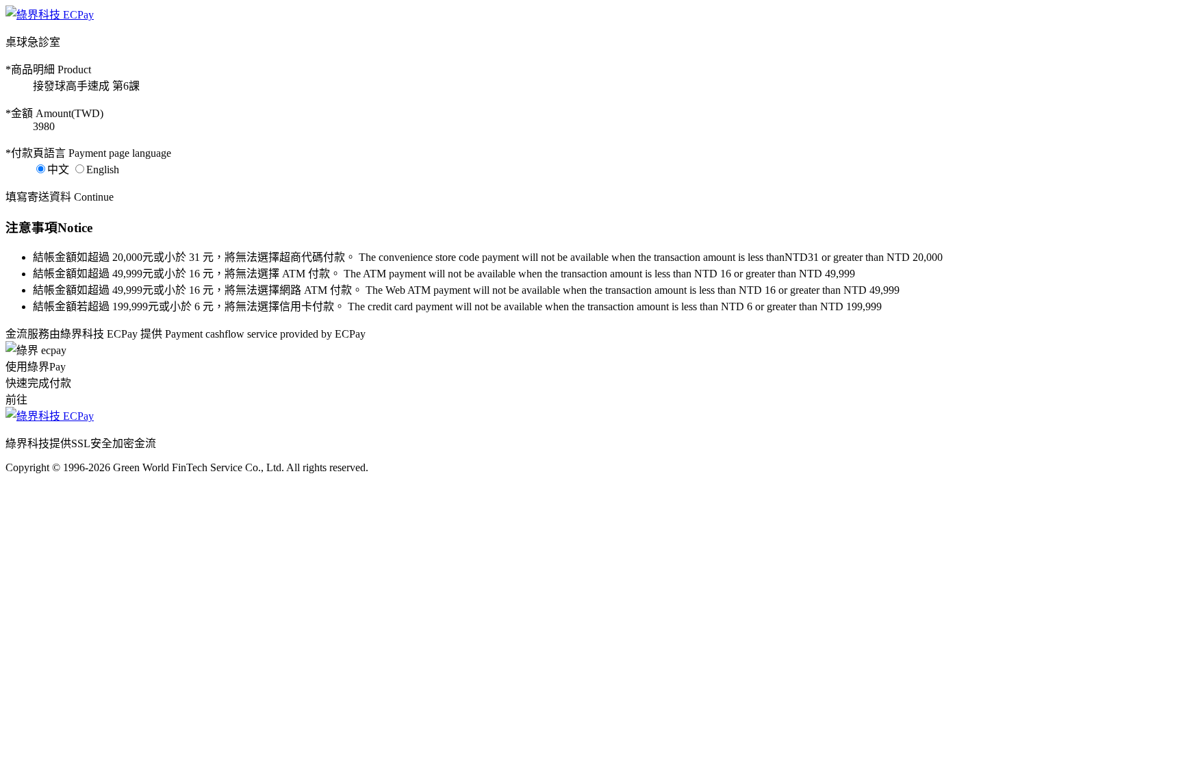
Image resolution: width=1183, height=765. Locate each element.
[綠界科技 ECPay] (49, 15)
